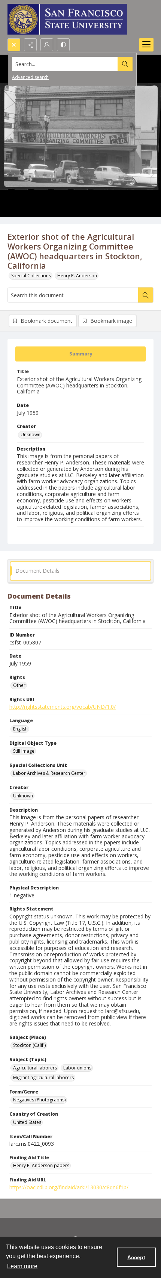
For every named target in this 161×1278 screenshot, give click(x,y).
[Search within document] (145, 294)
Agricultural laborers (35, 1068)
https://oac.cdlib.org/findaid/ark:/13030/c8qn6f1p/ (68, 1187)
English (20, 729)
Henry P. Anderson (77, 275)
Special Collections (31, 275)
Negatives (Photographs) (39, 1100)
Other (19, 685)
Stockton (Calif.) (29, 1045)
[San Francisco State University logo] (67, 19)
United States (27, 1122)
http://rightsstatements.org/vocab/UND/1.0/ (62, 706)
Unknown (30, 434)
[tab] (80, 354)
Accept (136, 1257)
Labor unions (77, 1068)
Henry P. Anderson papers (41, 1165)
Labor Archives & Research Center (49, 773)
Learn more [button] (22, 1266)
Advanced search (30, 77)
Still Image (23, 751)
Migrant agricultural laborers (43, 1077)
